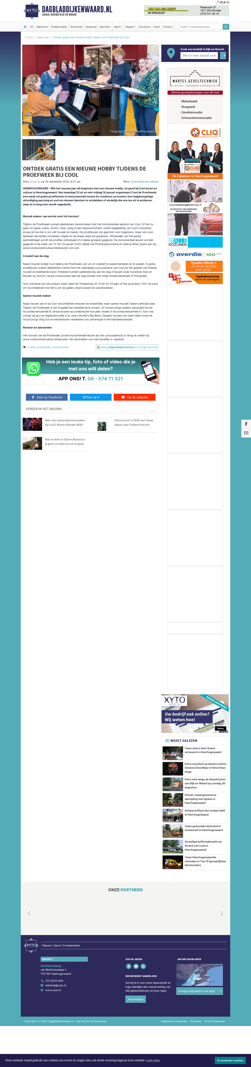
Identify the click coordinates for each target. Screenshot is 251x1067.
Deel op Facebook (49, 397)
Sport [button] (117, 26)
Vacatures (144, 26)
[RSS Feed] (143, 966)
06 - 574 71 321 (105, 378)
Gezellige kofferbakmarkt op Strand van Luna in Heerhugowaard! (203, 845)
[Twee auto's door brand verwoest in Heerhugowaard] (172, 753)
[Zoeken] (226, 27)
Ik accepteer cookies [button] (230, 1060)
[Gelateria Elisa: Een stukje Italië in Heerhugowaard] (172, 816)
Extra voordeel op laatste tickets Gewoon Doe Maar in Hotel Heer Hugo (206, 767)
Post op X (92, 397)
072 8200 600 (54, 980)
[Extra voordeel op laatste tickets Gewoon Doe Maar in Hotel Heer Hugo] (172, 769)
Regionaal (91, 26)
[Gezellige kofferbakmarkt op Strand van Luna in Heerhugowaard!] (172, 847)
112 (31, 26)
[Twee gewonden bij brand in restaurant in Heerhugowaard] (172, 831)
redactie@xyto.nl (55, 985)
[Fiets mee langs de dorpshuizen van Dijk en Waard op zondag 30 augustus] (172, 784)
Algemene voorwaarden (174, 1021)
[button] (24, 149)
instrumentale (60, 347)
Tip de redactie (137, 397)
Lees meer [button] (153, 1060)
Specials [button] (104, 26)
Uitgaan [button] (129, 26)
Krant (157, 26)
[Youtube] (136, 966)
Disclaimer (196, 1021)
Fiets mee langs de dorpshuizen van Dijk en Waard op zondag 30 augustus (205, 783)
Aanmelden (135, 999)
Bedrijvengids (59, 26)
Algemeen (42, 26)
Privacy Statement (215, 1021)
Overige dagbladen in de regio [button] (196, 991)
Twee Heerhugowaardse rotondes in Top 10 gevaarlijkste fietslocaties (205, 861)
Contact (167, 26)
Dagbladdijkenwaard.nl (77, 9)
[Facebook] (129, 966)
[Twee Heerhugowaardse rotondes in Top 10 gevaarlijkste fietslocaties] (172, 862)
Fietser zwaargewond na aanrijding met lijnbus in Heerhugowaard (200, 798)
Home (29, 37)
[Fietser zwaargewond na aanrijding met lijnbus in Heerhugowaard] (172, 800)
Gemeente (76, 26)
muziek (31, 347)
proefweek (44, 347)
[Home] (25, 26)
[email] (246, 433)
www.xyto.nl (53, 990)
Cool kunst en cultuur (144, 181)
